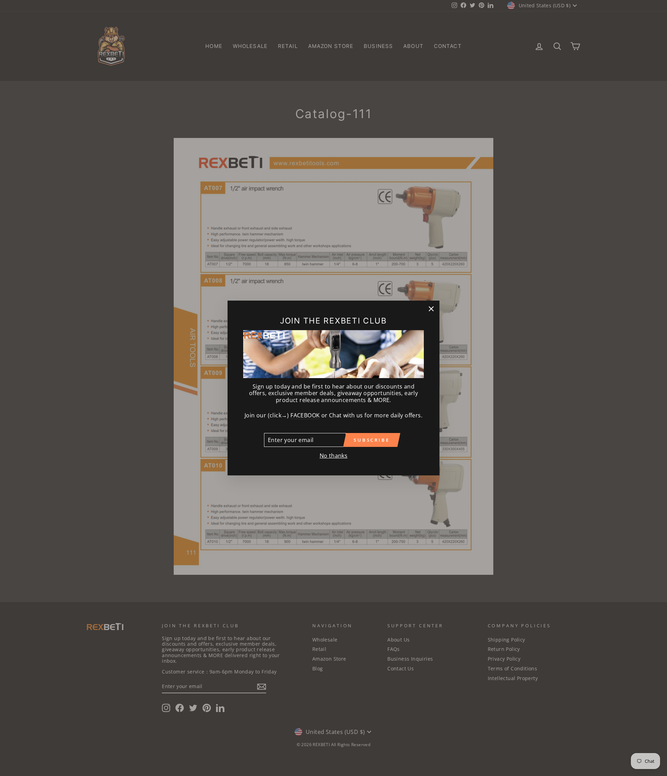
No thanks (334, 455)
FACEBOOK (305, 415)
